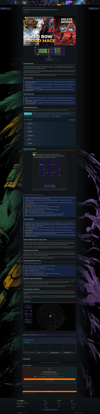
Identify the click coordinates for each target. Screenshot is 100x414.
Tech (58, 407)
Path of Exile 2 (46, 402)
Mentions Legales (73, 404)
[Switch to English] (75, 2)
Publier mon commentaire (49, 391)
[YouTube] (46, 60)
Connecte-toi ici (52, 381)
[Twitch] (50, 60)
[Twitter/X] (23, 406)
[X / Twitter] (52, 60)
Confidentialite (73, 407)
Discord (35, 393)
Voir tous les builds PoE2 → (43, 334)
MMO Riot (59, 402)
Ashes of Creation (46, 407)
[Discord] (48, 60)
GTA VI (59, 404)
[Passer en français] (73, 2)
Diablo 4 (45, 404)
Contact (72, 402)
